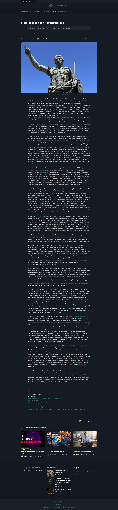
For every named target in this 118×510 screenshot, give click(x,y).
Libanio (77, 362)
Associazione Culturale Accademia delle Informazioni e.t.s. (52, 507)
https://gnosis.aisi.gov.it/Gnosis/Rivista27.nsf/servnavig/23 (44, 403)
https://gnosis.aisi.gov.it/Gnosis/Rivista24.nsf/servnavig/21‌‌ (44, 398)
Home (23, 19)
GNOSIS (30, 394)
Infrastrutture (62, 11)
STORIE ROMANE (33, 407)
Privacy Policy (59, 504)
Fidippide (75, 149)
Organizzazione (45, 11)
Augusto (40, 216)
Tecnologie (53, 11)
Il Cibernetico (24, 11)
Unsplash (66, 94)
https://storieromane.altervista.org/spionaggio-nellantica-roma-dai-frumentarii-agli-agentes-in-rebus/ (57, 409)
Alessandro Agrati (29, 33)
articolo (44, 99)
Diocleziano (64, 295)
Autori (31, 11)
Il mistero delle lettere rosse (63, 489)
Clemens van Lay (58, 94)
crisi (77, 291)
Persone (37, 11)
